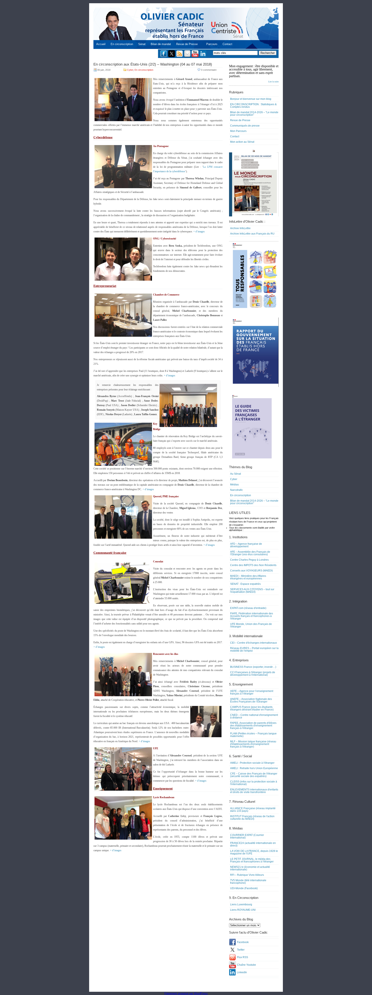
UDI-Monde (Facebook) (244, 888)
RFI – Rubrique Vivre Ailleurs (247, 874)
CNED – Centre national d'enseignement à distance (254, 716)
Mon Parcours (238, 131)
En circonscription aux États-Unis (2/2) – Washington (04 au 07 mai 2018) (152, 64)
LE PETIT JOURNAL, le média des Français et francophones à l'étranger (252, 860)
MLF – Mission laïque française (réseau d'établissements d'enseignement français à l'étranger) (253, 744)
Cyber (130, 70)
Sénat (142, 44)
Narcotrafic (236, 489)
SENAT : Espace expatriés (245, 583)
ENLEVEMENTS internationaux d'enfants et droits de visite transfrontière (254, 791)
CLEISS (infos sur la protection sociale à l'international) (253, 783)
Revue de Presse (187, 44)
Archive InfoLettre (240, 228)
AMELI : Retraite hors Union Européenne (254, 768)
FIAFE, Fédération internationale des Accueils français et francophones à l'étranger (251, 616)
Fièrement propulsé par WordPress (186, 993)
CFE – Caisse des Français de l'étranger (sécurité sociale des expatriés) (253, 775)
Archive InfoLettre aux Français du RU (252, 233)
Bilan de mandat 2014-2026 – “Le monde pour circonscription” (254, 113)
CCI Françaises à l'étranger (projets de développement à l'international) (252, 673)
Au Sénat (235, 473)
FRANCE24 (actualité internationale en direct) (253, 844)
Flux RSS (242, 957)
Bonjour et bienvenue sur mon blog (250, 98)
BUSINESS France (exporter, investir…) (253, 666)
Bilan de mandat (161, 44)
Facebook (243, 942)
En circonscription (122, 44)
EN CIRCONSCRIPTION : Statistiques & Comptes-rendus (253, 105)
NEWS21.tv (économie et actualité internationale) (250, 868)
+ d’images (199, 231)
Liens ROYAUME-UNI (243, 909)
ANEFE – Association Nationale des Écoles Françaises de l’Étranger (251, 700)
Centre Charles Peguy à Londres (249, 559)
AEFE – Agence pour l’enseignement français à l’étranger (251, 692)
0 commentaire (209, 70)
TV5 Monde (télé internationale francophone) (248, 881)
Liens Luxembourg (241, 904)
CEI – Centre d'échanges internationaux (253, 642)
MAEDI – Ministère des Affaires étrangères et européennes (248, 577)
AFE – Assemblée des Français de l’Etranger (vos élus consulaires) (250, 553)
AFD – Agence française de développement (246, 545)
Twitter (241, 949)
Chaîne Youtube (246, 964)
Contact (227, 44)
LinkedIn (242, 972)
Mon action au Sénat (242, 141)
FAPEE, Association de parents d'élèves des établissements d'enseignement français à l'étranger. (253, 725)
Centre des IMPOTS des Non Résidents (253, 565)
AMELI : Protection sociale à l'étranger (252, 762)
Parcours (211, 44)
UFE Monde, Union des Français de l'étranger (251, 625)
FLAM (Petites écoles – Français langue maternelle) (253, 735)
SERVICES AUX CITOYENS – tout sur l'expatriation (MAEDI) (252, 590)
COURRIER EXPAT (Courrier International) (247, 836)
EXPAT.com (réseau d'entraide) (248, 608)
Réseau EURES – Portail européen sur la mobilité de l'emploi (254, 649)
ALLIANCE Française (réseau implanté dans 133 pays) (253, 809)
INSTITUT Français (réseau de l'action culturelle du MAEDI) (252, 817)
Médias (234, 484)
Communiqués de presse (245, 125)
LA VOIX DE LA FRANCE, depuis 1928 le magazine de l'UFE (254, 852)
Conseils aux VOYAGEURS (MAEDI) (251, 570)
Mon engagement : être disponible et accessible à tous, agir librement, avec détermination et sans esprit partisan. (254, 73)
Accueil (100, 44)
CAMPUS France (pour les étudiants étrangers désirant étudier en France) (252, 708)
